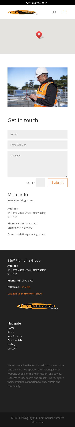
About (11, 332)
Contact (12, 348)
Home (11, 328)
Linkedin (25, 287)
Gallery (11, 344)
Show (39, 293)
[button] (40, 35)
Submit (58, 182)
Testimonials (15, 340)
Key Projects (15, 336)
